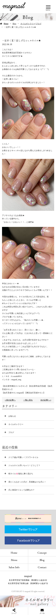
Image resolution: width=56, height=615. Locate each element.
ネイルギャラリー (27, 24)
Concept (42, 553)
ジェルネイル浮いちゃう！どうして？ (24, 465)
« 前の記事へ (10, 400)
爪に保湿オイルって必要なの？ (21, 490)
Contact (42, 567)
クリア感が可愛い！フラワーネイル (23, 457)
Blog (14, 24)
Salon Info (14, 567)
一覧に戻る (28, 400)
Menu (14, 560)
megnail (28, 576)
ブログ (38, 24)
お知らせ (12, 416)
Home (6, 24)
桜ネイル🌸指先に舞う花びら (20, 474)
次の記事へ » (45, 400)
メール (42, 613)
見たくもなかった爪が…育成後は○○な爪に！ (27, 482)
